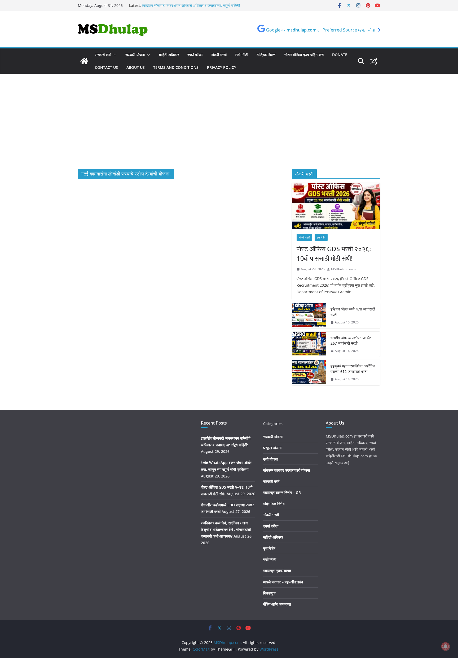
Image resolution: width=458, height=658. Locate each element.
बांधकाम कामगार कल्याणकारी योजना (286, 470)
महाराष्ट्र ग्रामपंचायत (277, 570)
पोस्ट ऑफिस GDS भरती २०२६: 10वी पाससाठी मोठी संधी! (334, 253)
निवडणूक (269, 593)
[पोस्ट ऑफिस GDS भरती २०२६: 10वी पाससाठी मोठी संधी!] (336, 206)
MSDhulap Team (343, 269)
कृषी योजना (270, 459)
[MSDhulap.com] (84, 61)
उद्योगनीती (241, 54)
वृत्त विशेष (321, 237)
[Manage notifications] (445, 646)
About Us (135, 67)
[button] (114, 54)
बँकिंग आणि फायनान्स (277, 604)
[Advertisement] (229, 129)
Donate (339, 54)
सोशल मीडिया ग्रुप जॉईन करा (304, 54)
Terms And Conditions (176, 67)
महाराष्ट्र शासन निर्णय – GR (282, 492)
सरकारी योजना (135, 54)
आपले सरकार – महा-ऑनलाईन (283, 581)
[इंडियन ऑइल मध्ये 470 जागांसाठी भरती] (309, 315)
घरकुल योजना (272, 447)
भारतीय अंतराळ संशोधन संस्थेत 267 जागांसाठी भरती (351, 340)
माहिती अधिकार (169, 54)
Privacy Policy (221, 67)
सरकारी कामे (103, 54)
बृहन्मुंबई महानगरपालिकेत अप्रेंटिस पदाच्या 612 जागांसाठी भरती (353, 368)
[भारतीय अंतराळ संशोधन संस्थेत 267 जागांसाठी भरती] (309, 344)
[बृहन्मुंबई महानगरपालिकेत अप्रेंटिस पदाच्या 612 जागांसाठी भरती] (309, 372)
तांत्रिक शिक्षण (266, 54)
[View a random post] (373, 61)
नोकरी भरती (219, 54)
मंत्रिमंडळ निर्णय (274, 503)
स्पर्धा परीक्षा (194, 54)
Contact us (106, 67)
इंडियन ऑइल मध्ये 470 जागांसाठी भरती (353, 312)
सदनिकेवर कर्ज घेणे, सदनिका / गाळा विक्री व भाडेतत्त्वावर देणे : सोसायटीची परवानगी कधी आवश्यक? (226, 529)
